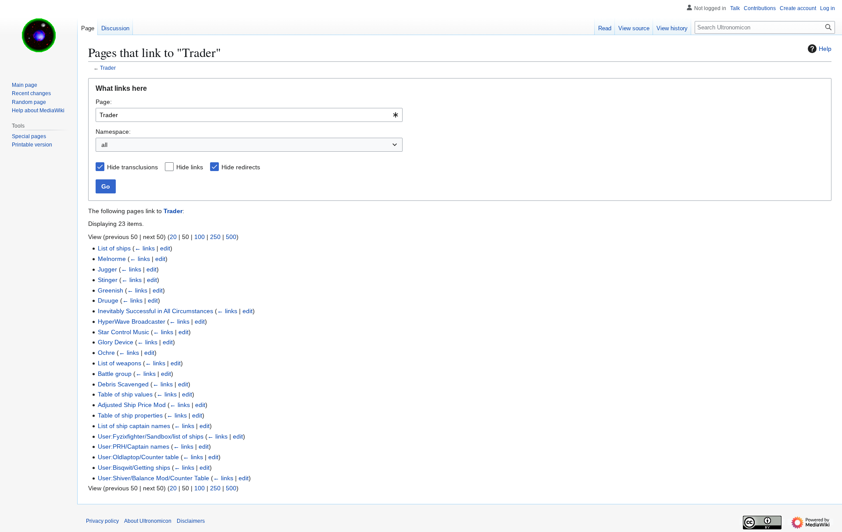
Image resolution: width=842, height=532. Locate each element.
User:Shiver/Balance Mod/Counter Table (153, 478)
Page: (104, 101)
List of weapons (119, 363)
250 (215, 236)
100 (199, 236)
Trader (108, 68)
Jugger (107, 269)
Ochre (106, 352)
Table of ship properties (130, 415)
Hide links (189, 167)
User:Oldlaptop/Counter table (138, 457)
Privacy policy (102, 521)
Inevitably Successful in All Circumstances (155, 310)
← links (145, 248)
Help (825, 48)
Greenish (110, 290)
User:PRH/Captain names (133, 446)
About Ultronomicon (147, 521)
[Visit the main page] (39, 35)
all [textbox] (104, 144)
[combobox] (249, 115)
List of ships (114, 248)
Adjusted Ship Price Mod (132, 404)
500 (231, 236)
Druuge (108, 300)
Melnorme (112, 258)
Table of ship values (125, 394)
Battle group (115, 373)
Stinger (108, 279)
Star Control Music (123, 332)
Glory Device (115, 342)
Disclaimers (191, 521)
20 (173, 236)
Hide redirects (240, 167)
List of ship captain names (134, 425)
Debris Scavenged (123, 384)
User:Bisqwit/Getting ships (134, 467)
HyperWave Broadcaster (131, 321)
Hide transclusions (132, 167)
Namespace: (113, 131)
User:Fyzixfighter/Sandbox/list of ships (150, 436)
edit (165, 248)
